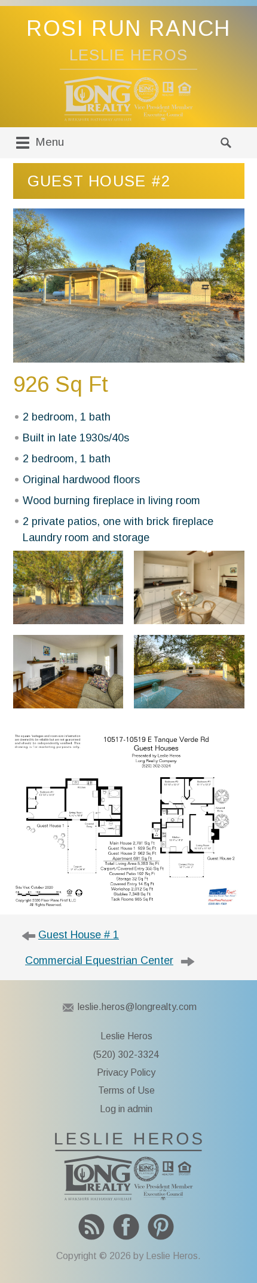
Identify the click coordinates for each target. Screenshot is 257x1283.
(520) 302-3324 (126, 1054)
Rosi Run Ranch (128, 28)
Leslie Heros (126, 1036)
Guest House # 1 (78, 935)
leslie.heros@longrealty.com (137, 1007)
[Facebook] (126, 1227)
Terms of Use (126, 1090)
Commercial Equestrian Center (99, 960)
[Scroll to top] (236, 1247)
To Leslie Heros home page (128, 1166)
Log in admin (126, 1109)
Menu (48, 142)
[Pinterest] (161, 1227)
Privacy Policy (126, 1072)
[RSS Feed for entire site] (91, 1227)
